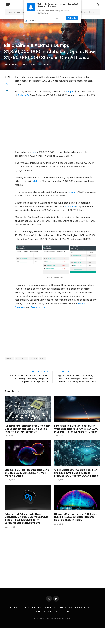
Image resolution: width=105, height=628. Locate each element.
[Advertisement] (56, 124)
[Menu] (8, 4)
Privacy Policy (83, 607)
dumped (70, 91)
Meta (35, 181)
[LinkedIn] (7, 90)
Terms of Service (43, 612)
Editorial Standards (44, 607)
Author (24, 607)
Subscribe (72, 18)
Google (33, 358)
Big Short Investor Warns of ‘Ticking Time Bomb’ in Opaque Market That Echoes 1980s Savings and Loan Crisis (76, 378)
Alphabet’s (23, 95)
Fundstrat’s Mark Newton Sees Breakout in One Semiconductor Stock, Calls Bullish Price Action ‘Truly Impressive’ (27, 428)
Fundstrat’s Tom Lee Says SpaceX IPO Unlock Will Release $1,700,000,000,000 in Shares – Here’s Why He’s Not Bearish (76, 428)
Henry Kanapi (12, 64)
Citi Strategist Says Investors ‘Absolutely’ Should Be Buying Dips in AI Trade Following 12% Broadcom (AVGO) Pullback (76, 473)
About (13, 607)
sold (34, 152)
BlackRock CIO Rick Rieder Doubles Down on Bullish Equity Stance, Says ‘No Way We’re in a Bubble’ (27, 473)
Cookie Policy (64, 612)
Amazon (71, 192)
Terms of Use (38, 307)
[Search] (97, 4)
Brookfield (70, 206)
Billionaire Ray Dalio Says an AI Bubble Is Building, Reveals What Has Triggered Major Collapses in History (75, 517)
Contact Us (65, 607)
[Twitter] (7, 84)
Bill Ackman (21, 358)
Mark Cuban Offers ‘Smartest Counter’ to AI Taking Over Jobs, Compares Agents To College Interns (29, 378)
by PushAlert (32, 21)
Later (57, 18)
